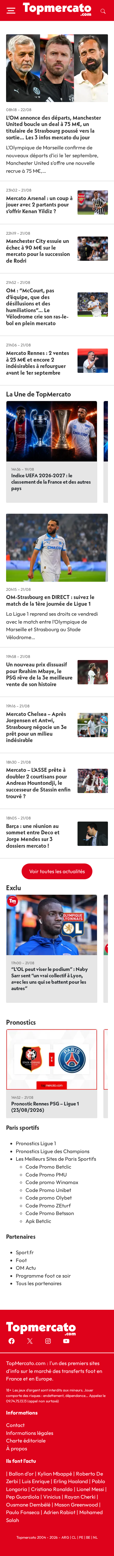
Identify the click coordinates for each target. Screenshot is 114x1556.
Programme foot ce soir (43, 1275)
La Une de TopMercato (38, 394)
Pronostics (21, 1022)
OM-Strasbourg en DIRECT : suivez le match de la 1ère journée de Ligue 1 (50, 600)
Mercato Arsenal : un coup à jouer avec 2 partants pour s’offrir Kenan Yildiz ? (39, 205)
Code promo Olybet (49, 1197)
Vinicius (51, 1496)
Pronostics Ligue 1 (36, 1143)
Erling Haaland (71, 1481)
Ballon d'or (21, 1473)
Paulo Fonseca (23, 1512)
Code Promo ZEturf (48, 1205)
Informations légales (29, 1432)
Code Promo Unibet (48, 1190)
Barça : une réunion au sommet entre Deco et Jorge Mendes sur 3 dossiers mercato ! (33, 835)
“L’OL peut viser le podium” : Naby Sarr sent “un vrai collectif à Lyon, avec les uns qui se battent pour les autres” (49, 978)
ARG (65, 1537)
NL (95, 1537)
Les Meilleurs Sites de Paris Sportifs (56, 1159)
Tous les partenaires (38, 1283)
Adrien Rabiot (59, 1512)
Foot (21, 1260)
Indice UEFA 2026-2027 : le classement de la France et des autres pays (51, 481)
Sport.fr (25, 1252)
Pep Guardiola (22, 1496)
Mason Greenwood (76, 1504)
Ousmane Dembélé (28, 1504)
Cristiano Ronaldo (52, 1489)
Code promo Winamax (52, 1182)
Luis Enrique (36, 1481)
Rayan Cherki (79, 1496)
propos (18, 1448)
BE (88, 1537)
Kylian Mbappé (55, 1473)
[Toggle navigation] (11, 10)
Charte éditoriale (26, 1440)
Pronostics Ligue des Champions (52, 1151)
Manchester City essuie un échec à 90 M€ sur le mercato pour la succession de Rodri (38, 250)
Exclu (13, 888)
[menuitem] (103, 10)
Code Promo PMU (46, 1174)
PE (81, 1537)
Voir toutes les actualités (57, 871)
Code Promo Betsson (50, 1213)
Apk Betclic (38, 1221)
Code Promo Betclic (48, 1166)
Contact (15, 1425)
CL (74, 1537)
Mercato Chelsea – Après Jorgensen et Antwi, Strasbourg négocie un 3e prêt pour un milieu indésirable (36, 727)
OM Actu (26, 1268)
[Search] (103, 10)
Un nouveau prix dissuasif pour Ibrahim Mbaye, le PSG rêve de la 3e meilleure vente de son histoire (39, 674)
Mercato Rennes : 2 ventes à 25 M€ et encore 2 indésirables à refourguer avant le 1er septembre (37, 362)
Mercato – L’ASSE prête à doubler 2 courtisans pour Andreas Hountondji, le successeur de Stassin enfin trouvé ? (38, 782)
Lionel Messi (90, 1489)
